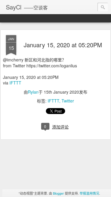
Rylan (33, 92)
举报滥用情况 (89, 193)
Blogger (58, 193)
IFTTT (15, 83)
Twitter (68, 101)
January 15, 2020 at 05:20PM (63, 44)
